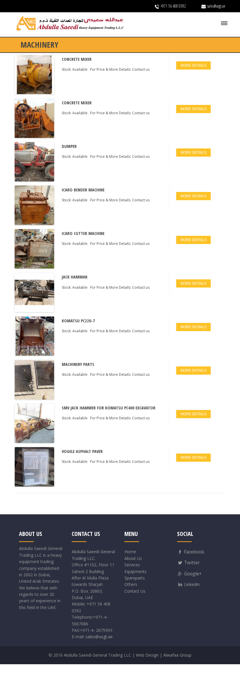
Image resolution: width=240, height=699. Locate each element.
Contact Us (134, 591)
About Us (133, 558)
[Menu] (224, 23)
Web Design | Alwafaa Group (163, 655)
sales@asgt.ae (99, 636)
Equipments (135, 571)
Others (130, 584)
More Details (193, 65)
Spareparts (134, 578)
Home (130, 551)
